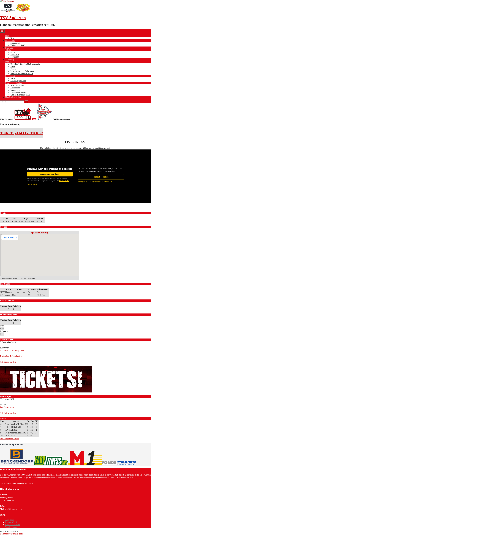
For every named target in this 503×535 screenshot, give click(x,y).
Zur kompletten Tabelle (9, 439)
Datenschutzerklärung (19, 92)
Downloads (15, 88)
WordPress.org (11, 527)
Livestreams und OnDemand (22, 71)
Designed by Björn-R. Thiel (11, 534)
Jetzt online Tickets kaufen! (11, 356)
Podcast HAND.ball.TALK (21, 73)
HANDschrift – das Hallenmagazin (25, 64)
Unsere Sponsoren (18, 81)
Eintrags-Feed (11, 522)
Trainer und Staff (17, 45)
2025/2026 (14, 55)
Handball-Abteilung (13, 97)
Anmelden (9, 520)
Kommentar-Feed (12, 524)
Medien (8, 62)
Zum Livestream (7, 407)
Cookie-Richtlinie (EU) (20, 95)
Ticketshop (9, 59)
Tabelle (8, 50)
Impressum (15, 90)
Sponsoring (10, 76)
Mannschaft (10, 40)
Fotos (12, 66)
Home (7, 36)
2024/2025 (14, 57)
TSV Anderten (13, 17)
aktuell (13, 52)
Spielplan (9, 48)
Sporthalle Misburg (39, 232)
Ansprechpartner (17, 85)
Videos (13, 69)
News (12, 38)
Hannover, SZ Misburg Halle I (12, 350)
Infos (12, 78)
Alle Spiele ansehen (8, 362)
